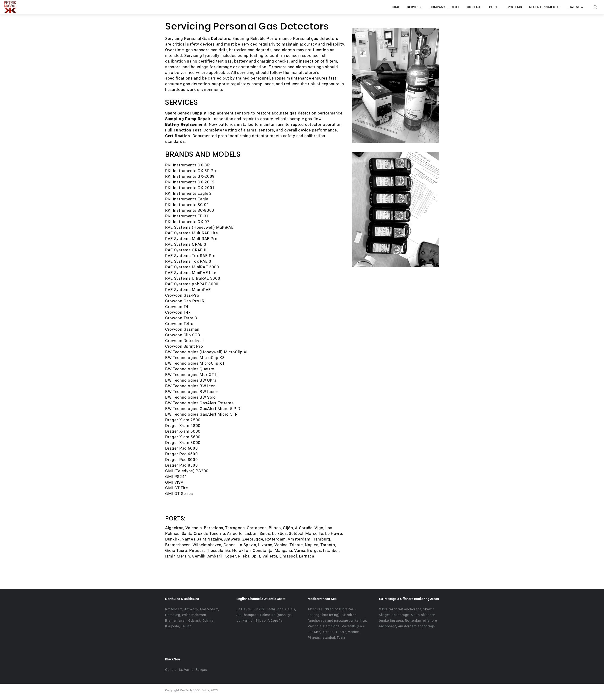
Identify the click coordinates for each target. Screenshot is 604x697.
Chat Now (575, 7)
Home (395, 7)
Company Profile (445, 7)
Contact (474, 7)
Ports (494, 7)
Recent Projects (544, 7)
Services (415, 7)
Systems (514, 7)
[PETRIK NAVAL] (10, 7)
